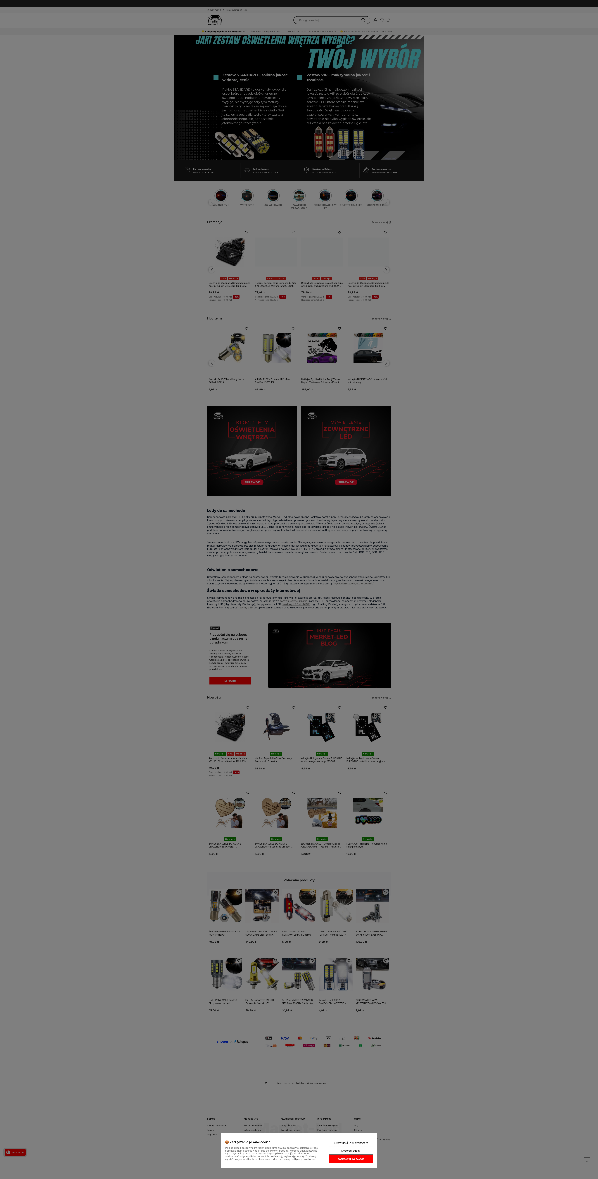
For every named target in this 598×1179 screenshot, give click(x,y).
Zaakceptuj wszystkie (350, 1158)
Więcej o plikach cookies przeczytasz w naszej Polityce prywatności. (275, 1159)
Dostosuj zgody (350, 1150)
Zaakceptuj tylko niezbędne (351, 1142)
